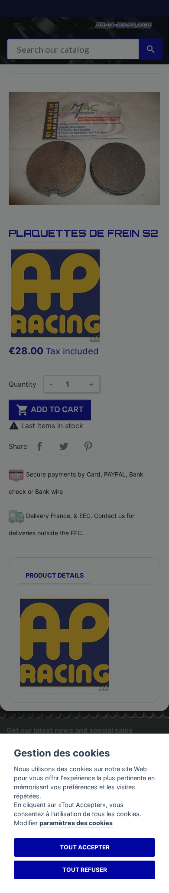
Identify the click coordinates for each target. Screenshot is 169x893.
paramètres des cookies (76, 822)
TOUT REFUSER (84, 869)
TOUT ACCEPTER (85, 847)
